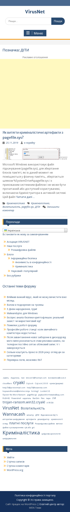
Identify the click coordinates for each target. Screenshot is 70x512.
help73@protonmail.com (14, 387)
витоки (59, 423)
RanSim (36, 398)
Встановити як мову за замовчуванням (25, 234)
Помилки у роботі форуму (22, 325)
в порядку (29, 142)
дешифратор (43, 419)
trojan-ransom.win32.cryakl (24, 402)
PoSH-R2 (6, 398)
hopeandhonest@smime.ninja (16, 391)
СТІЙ (54, 398)
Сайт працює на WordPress (21, 504)
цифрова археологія (50, 434)
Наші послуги (14, 246)
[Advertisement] (35, 94)
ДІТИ (37, 206)
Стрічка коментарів (18, 465)
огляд (5, 423)
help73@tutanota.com (37, 387)
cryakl (19, 382)
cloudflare (7, 383)
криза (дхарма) (56, 383)
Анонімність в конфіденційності (33, 262)
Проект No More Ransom (14, 395)
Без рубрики (14, 275)
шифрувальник (9, 438)
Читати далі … (25, 197)
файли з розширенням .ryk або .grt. (19, 427)
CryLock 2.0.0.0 (41, 383)
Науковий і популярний (24, 271)
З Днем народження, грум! (22, 309)
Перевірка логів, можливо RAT (24, 359)
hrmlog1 (35, 391)
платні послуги (21, 423)
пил (22, 378)
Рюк (43, 398)
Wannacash (14, 414)
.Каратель (15, 378)
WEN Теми (35, 507)
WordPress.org (15, 470)
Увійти (10, 457)
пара (48, 398)
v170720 (50, 402)
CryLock (29, 383)
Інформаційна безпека (24, 258)
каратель (27, 398)
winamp (30, 415)
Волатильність (11, 206)
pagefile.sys (28, 206)
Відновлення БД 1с (49, 415)
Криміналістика (16, 203)
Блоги (10, 254)
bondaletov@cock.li (57, 378)
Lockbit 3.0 (45, 391)
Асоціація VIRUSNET (18, 241)
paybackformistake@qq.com (51, 395)
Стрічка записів (15, 461)
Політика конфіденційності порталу (35, 495)
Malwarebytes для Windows (22, 313)
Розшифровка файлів (23, 249)
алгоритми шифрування (14, 419)
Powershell (16, 398)
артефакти (31, 419)
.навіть (6, 378)
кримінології (57, 419)
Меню (38, 33)
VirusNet (35, 12)
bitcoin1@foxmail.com (36, 378)
